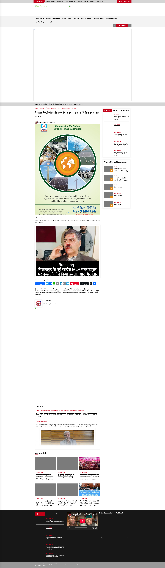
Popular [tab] (107, 110)
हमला (96, 292)
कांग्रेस (97, 291)
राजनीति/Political (55, 410)
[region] (99, 9)
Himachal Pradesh (82, 291)
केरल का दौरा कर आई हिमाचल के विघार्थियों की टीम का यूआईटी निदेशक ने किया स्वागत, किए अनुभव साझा (45, 503)
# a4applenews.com (70, 1)
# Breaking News (50, 1)
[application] (82, 521)
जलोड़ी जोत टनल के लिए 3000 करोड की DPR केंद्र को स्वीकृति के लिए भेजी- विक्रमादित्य (121, 170)
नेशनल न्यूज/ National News (53, 18)
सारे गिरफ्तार (90, 292)
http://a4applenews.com (49, 304)
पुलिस (37, 292)
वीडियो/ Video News (86, 18)
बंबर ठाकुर (48, 292)
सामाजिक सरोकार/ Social (42, 22)
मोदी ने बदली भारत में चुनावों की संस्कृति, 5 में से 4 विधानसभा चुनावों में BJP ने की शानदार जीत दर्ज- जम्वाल (45, 477)
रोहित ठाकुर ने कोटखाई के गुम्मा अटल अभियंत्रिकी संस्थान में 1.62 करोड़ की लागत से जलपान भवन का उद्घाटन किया (89, 477)
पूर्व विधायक (42, 292)
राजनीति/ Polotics (67, 18)
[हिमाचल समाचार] (108, 187)
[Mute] (93, 528)
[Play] (69, 528)
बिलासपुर (56, 108)
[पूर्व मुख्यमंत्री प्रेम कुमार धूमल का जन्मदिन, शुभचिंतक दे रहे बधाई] (67, 463)
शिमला (68, 410)
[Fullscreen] (96, 528)
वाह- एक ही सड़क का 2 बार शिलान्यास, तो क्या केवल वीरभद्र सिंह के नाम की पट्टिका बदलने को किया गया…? (121, 118)
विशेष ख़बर (76, 18)
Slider (37, 108)
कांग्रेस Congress (49, 108)
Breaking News (70, 291)
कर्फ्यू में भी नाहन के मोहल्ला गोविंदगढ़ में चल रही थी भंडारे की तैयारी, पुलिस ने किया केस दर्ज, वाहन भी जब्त (67, 503)
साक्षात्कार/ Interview (111, 18)
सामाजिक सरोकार (66, 108)
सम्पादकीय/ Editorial (99, 18)
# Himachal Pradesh (83, 1)
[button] (71, 9)
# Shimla (92, 1)
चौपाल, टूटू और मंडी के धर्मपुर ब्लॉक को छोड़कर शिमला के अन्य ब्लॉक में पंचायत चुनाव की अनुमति (121, 154)
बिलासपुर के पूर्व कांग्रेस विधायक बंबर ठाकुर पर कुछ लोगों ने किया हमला (71, 292)
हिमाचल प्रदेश (39, 18)
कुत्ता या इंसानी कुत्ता (117, 125)
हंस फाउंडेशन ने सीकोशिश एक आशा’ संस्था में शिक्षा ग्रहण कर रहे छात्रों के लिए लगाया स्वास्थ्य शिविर (121, 179)
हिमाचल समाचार (118, 187)
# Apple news (60, 1)
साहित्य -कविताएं (53, 22)
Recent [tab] (116, 110)
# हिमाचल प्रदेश (100, 1)
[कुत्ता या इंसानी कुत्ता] (108, 126)
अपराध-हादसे (42, 108)
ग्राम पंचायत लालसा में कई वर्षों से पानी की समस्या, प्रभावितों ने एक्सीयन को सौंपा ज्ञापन (121, 135)
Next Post (39, 406)
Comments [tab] (126, 110)
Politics (92, 291)
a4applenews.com (49, 291)
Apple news (60, 291)
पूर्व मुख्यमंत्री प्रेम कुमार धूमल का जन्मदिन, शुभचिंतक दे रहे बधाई (66, 476)
